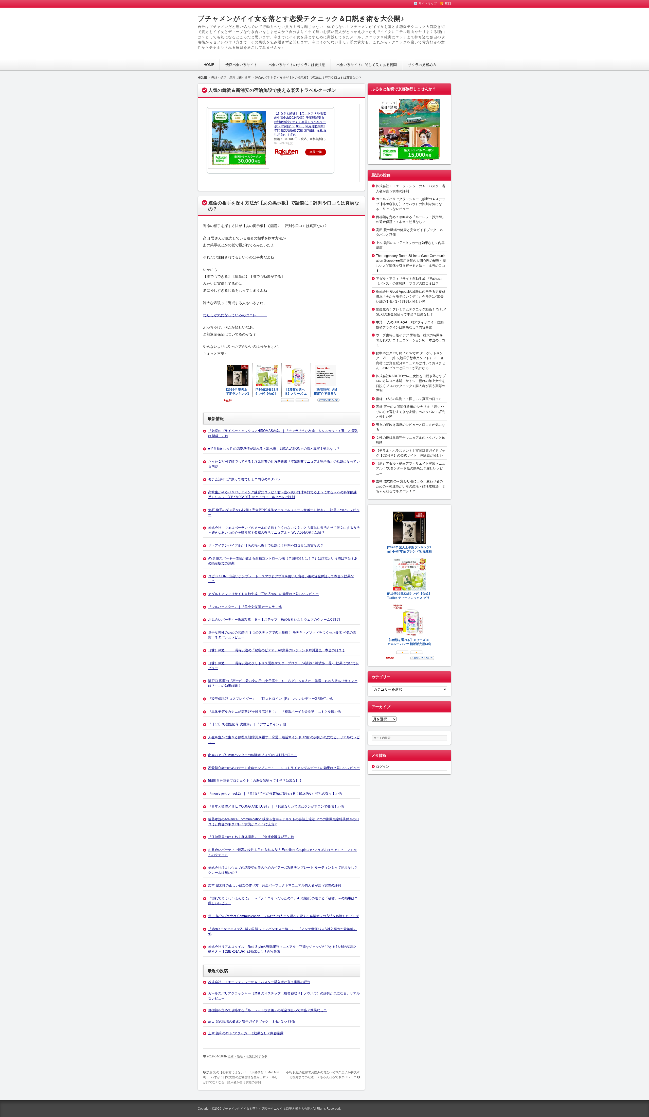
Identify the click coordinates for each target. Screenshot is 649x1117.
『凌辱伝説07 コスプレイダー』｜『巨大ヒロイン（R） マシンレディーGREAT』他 (270, 699)
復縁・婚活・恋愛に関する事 (247, 1056)
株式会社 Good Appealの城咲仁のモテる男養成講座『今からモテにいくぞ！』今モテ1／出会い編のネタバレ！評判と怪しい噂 (410, 296)
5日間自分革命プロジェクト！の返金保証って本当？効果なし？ (255, 780)
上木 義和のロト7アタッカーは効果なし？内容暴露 (245, 1033)
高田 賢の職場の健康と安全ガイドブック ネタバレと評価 (251, 1021)
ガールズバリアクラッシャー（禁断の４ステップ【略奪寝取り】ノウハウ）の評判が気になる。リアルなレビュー (410, 204)
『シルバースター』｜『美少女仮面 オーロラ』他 (245, 607)
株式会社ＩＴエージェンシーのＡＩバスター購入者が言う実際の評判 (259, 982)
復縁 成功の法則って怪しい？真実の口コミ (409, 399)
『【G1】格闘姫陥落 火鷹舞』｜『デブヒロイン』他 (247, 724)
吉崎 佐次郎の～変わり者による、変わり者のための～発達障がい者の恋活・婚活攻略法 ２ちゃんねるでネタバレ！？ (410, 486)
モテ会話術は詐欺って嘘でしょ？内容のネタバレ (244, 479)
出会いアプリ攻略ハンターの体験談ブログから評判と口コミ (252, 755)
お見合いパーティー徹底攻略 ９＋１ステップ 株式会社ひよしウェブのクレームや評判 (274, 619)
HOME (209, 65)
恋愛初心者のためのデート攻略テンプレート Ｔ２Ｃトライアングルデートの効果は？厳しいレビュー (284, 768)
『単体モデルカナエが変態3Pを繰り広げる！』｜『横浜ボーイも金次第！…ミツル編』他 (274, 711)
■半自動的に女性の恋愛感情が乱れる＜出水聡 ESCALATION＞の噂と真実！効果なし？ (274, 448)
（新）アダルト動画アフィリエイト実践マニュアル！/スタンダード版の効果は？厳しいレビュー (410, 468)
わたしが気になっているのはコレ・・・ (235, 315)
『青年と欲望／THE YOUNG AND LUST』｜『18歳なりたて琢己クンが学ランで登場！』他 (276, 806)
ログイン (382, 767)
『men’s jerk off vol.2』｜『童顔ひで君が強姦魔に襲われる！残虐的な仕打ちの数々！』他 (275, 793)
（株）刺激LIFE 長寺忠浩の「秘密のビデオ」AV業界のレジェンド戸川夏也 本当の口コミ (276, 650)
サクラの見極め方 (422, 65)
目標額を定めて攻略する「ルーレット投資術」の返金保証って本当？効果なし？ (267, 1010)
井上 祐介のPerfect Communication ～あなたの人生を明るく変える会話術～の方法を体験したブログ (283, 916)
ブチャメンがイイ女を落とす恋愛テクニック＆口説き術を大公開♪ (301, 18)
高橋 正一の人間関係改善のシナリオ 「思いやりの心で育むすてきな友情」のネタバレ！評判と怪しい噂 (410, 411)
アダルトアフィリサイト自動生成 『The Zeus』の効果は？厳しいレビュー (263, 594)
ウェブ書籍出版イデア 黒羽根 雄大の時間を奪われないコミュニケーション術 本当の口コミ (410, 340)
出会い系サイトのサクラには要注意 (296, 65)
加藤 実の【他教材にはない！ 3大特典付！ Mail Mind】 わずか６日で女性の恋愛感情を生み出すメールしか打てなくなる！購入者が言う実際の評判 (241, 1077)
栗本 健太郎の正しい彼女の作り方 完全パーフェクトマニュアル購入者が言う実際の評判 (274, 885)
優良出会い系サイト (241, 65)
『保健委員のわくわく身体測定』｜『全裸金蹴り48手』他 (251, 837)
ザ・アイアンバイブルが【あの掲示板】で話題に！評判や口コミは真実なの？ (265, 545)
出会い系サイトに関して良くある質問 (366, 65)
